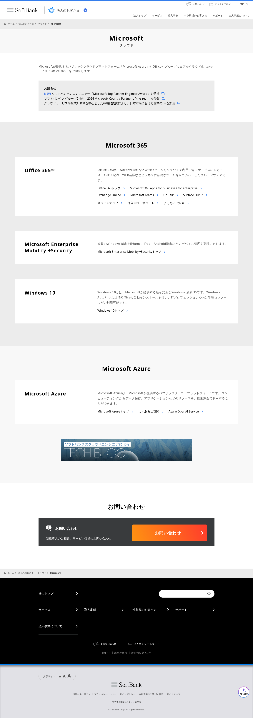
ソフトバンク (126, 684)
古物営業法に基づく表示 (151, 694)
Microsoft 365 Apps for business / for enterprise (164, 188)
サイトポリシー (127, 694)
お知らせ (106, 652)
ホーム (11, 23)
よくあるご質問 (174, 203)
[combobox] (182, 593)
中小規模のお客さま (143, 610)
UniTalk (168, 195)
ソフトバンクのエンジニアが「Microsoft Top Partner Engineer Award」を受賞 (105, 94)
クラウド (42, 23)
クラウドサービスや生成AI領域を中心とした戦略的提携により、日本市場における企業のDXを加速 (109, 103)
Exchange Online (109, 195)
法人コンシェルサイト (147, 644)
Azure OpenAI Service (184, 411)
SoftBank (23, 10)
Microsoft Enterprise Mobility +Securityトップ (129, 252)
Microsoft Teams (142, 195)
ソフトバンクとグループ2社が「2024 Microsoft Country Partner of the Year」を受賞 (102, 98)
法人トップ (46, 593)
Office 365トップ (109, 188)
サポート (181, 610)
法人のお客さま (26, 23)
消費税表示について (141, 652)
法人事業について (50, 626)
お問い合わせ (108, 644)
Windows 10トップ (110, 310)
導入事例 (90, 610)
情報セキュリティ (82, 694)
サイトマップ (173, 694)
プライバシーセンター (105, 694)
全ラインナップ (108, 203)
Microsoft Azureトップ (113, 411)
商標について (121, 652)
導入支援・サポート (141, 203)
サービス (44, 610)
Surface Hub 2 (193, 195)
